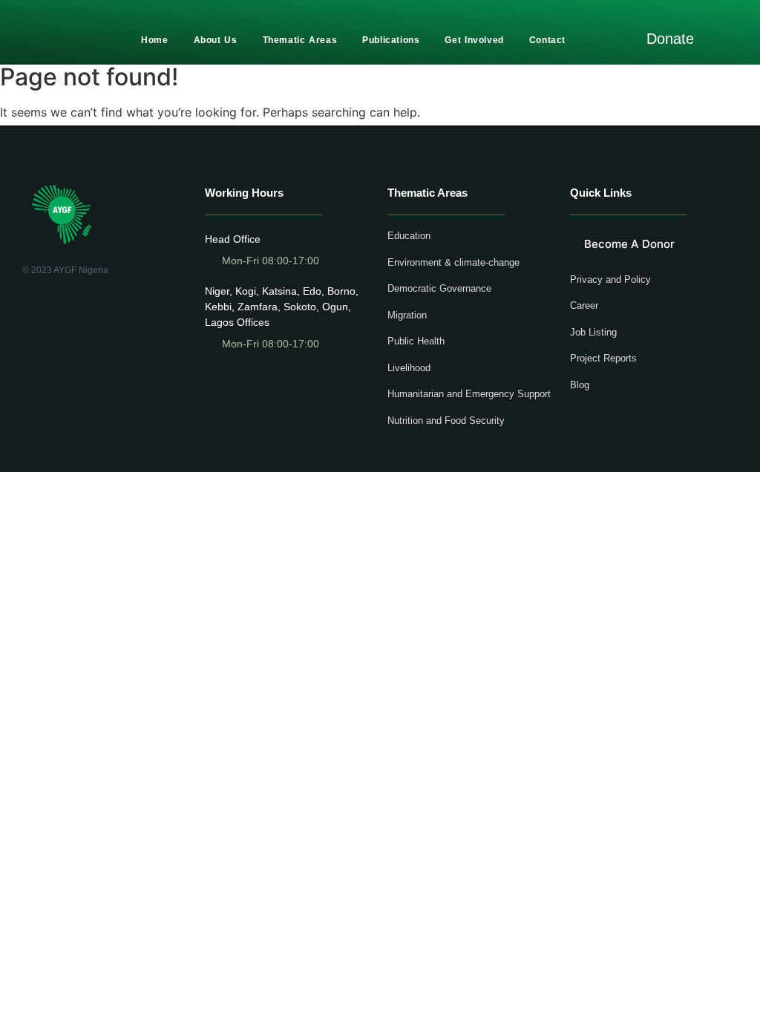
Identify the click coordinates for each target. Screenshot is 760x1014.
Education (408, 235)
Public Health (416, 341)
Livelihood (408, 367)
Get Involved (474, 40)
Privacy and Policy (610, 279)
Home (154, 40)
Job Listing (593, 332)
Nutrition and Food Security (446, 420)
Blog (579, 384)
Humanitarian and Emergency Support (469, 393)
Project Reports (603, 358)
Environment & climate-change (453, 262)
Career (584, 305)
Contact (547, 40)
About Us (216, 40)
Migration (407, 315)
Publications (390, 40)
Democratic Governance (439, 288)
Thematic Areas (300, 40)
